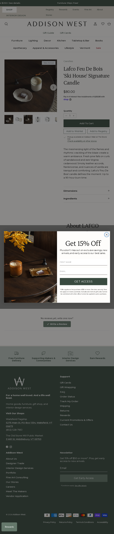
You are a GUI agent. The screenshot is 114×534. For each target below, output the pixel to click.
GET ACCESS (83, 281)
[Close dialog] (106, 234)
